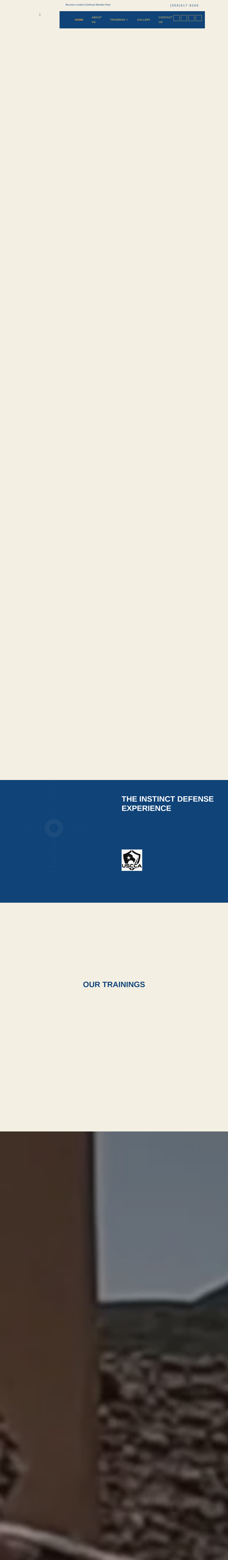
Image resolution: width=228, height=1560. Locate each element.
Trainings (119, 19)
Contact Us (165, 20)
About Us (97, 20)
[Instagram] (199, 18)
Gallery (143, 19)
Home (79, 19)
